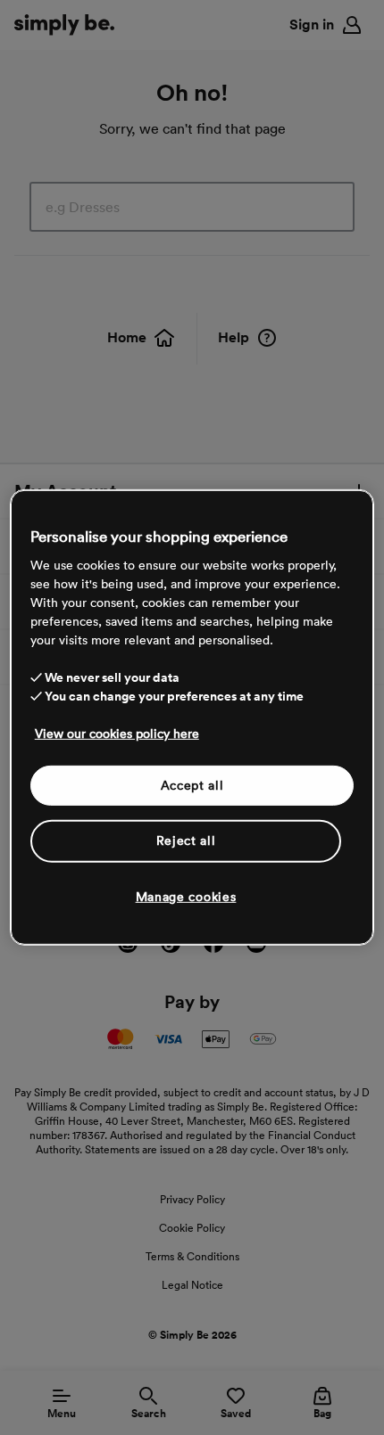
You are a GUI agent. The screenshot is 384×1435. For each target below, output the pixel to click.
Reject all (186, 840)
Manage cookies (186, 897)
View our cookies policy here (117, 733)
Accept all (192, 784)
